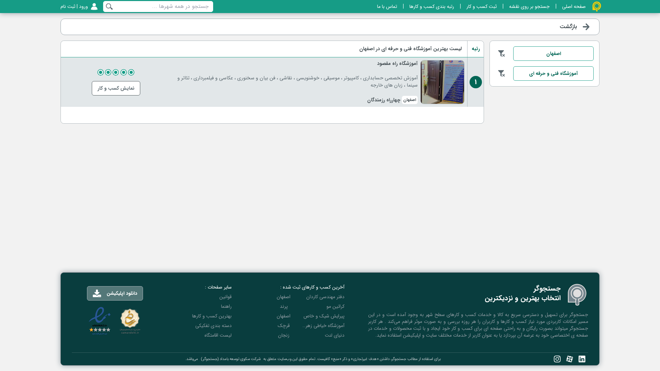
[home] (596, 6)
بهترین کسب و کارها (212, 316)
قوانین (225, 296)
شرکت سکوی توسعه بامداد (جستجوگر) (231, 359)
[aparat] (569, 359)
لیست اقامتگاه (218, 335)
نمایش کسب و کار (116, 88)
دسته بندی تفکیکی (213, 325)
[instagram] (557, 359)
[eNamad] (99, 321)
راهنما (226, 306)
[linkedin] (582, 359)
